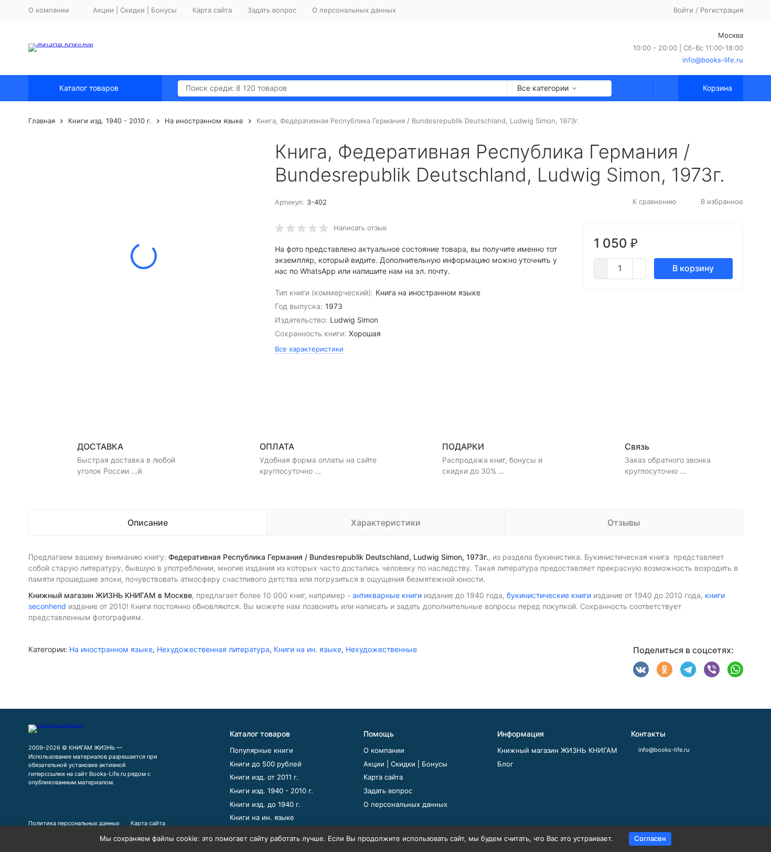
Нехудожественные (381, 649)
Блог (505, 764)
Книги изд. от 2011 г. (264, 777)
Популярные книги (261, 750)
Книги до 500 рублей (266, 764)
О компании (383, 750)
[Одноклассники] (664, 669)
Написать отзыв (360, 227)
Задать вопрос (272, 10)
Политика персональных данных (74, 823)
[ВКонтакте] (641, 669)
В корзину (693, 268)
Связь (637, 446)
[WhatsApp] (735, 669)
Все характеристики (309, 349)
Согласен (650, 838)
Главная (41, 120)
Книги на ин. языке (307, 649)
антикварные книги (387, 595)
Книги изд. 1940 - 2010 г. (110, 120)
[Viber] (712, 669)
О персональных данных (354, 10)
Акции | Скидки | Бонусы (135, 10)
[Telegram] (688, 669)
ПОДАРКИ (463, 446)
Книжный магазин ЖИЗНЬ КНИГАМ (557, 750)
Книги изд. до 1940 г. (265, 804)
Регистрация (721, 10)
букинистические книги (549, 595)
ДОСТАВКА (100, 446)
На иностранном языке (204, 120)
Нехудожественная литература (213, 649)
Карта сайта (212, 10)
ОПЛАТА (277, 446)
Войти (683, 10)
